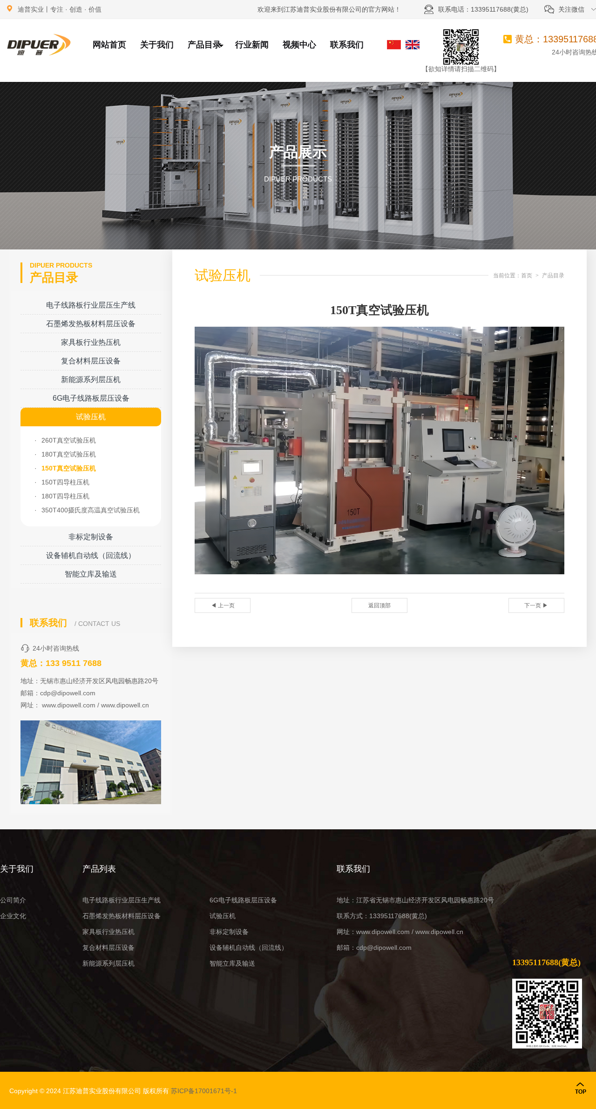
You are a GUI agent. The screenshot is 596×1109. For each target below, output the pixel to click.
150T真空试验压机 (68, 468)
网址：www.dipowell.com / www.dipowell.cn (400, 931)
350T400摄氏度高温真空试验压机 (90, 510)
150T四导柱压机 (65, 482)
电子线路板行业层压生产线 (90, 305)
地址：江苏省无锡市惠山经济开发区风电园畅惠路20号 (415, 900)
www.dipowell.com (68, 705)
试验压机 (91, 417)
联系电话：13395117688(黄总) (483, 9)
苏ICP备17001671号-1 (204, 1091)
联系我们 (347, 44)
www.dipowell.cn (125, 705)
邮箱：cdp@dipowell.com (374, 947)
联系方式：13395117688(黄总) (382, 916)
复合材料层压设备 (91, 361)
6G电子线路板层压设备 (91, 398)
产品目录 (204, 44)
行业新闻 (252, 44)
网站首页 (109, 44)
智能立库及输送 (91, 574)
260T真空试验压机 (68, 440)
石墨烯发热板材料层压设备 (90, 324)
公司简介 (13, 900)
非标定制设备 (90, 537)
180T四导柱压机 (65, 496)
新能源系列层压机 (91, 379)
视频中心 (299, 44)
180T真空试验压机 (68, 454)
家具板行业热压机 (91, 342)
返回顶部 (379, 605)
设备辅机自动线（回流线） (90, 555)
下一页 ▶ (536, 605)
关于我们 (157, 44)
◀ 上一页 (223, 605)
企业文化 (13, 916)
